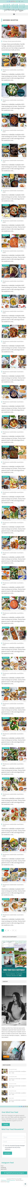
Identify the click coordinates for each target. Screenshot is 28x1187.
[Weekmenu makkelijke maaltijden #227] (14, 874)
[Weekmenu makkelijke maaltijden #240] (14, 482)
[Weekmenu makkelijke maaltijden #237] (14, 572)
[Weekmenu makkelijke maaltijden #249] (14, 210)
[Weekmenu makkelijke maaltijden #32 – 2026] (4, 1092)
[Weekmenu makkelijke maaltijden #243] (14, 391)
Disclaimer (4, 1180)
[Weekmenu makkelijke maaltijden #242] (14, 421)
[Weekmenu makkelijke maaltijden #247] (14, 271)
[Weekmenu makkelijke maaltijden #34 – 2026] (4, 1078)
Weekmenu (5, 54)
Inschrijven (7, 1153)
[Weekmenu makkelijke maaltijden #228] (14, 844)
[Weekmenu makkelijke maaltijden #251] (14, 150)
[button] (14, 14)
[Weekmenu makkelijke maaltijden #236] (14, 602)
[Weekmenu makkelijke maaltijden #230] (14, 784)
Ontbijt (5, 25)
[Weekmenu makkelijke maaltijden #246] (14, 301)
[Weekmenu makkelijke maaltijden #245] (14, 331)
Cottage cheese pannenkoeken (12, 41)
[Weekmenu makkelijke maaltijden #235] (14, 633)
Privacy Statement (11, 1180)
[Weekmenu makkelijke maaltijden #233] (14, 693)
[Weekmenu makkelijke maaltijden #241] (14, 452)
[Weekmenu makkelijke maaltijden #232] (14, 723)
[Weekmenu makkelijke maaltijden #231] (14, 753)
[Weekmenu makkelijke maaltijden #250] (14, 180)
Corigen (7, 1181)
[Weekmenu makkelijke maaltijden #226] (14, 904)
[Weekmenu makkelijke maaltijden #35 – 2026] (4, 1071)
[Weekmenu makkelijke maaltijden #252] (14, 120)
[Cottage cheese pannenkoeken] (14, 31)
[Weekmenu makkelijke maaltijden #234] (14, 663)
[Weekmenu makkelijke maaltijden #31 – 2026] (4, 1099)
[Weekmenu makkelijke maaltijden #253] (14, 90)
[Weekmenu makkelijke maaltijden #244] (14, 361)
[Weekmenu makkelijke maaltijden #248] (14, 240)
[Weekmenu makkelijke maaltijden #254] (14, 59)
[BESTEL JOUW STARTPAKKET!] (14, 959)
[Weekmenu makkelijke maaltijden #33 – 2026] (4, 1085)
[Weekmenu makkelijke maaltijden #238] (14, 542)
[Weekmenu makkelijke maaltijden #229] (14, 814)
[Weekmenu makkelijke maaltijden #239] (14, 512)
